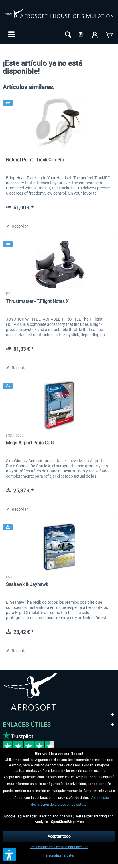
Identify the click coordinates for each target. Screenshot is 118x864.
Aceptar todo (59, 836)
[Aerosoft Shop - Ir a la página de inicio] (59, 16)
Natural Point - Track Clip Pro (35, 159)
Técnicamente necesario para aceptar (59, 847)
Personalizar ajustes (59, 855)
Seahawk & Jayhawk (27, 584)
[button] (9, 854)
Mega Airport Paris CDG (30, 442)
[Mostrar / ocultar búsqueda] (67, 34)
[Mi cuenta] (95, 34)
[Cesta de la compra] (109, 34)
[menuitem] (10, 34)
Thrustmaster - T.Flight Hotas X (37, 301)
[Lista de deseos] (81, 34)
